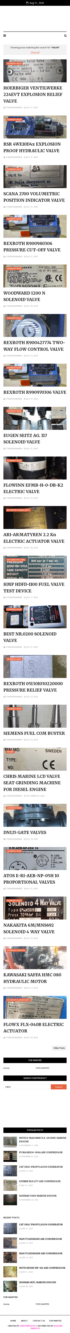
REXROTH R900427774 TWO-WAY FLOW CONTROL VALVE (34, 346)
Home (6, 1068)
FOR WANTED (42, 1068)
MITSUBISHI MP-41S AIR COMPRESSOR (42, 1267)
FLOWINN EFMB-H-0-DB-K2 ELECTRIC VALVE (33, 488)
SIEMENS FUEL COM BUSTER (34, 733)
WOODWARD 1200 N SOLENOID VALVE (24, 296)
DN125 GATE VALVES (24, 832)
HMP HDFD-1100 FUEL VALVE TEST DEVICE (33, 587)
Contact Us (39, 1320)
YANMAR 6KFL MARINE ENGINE (37, 1282)
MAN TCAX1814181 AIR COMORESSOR (40, 1239)
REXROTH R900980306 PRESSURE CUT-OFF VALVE (31, 247)
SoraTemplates (28, 1325)
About (24, 1320)
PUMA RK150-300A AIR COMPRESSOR (41, 1152)
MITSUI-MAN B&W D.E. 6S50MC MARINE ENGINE (42, 1140)
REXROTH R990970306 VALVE (34, 392)
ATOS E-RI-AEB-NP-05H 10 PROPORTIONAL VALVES (31, 879)
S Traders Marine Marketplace (35, 18)
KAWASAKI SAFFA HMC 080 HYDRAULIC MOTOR (32, 978)
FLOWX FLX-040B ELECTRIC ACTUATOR (33, 1028)
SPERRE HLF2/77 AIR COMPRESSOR (39, 1181)
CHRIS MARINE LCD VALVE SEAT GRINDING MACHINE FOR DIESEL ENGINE (32, 783)
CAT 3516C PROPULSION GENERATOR (41, 1166)
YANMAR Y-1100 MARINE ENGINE (38, 1195)
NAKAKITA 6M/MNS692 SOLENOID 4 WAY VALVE (29, 928)
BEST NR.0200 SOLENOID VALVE (29, 637)
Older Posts (59, 1048)
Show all (35, 52)
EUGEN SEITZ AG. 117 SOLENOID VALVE (25, 439)
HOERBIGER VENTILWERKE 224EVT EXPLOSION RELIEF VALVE (32, 94)
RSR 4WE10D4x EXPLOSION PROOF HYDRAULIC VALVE (32, 147)
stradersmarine (13, 107)
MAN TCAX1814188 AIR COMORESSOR (40, 1253)
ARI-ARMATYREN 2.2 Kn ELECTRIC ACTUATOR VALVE (33, 538)
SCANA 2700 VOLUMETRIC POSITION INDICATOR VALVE (34, 197)
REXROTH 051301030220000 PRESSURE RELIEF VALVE (33, 687)
